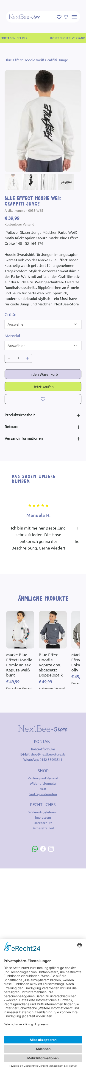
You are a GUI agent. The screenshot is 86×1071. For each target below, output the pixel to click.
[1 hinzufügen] (27, 358)
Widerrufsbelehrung (43, 812)
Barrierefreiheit (43, 828)
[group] (43, 651)
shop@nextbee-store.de (48, 754)
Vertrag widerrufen (43, 794)
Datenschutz (43, 822)
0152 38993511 (51, 759)
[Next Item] (75, 121)
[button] (66, 17)
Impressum (43, 817)
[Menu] (74, 17)
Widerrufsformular (43, 783)
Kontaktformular (43, 749)
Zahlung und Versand (43, 778)
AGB (43, 788)
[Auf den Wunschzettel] (43, 399)
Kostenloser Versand (19, 688)
